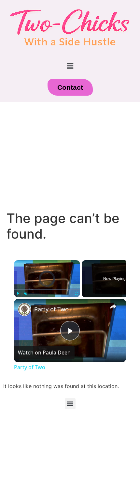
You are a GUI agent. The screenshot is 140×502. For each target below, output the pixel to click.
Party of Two (51, 309)
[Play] (18, 293)
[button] (70, 66)
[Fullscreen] (76, 293)
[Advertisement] (70, 156)
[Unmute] (26, 293)
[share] (113, 306)
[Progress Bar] (47, 289)
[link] (24, 309)
